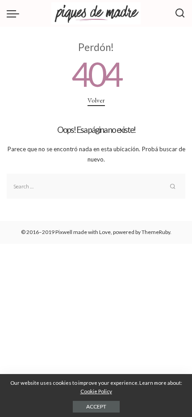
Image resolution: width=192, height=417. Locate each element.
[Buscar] (180, 13)
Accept (96, 406)
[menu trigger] (15, 13)
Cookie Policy (96, 391)
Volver (96, 100)
